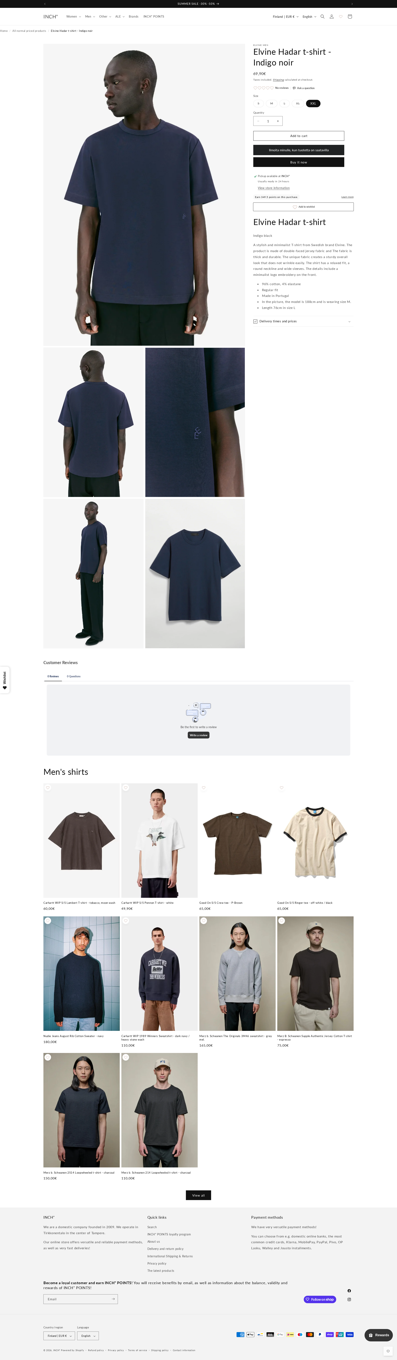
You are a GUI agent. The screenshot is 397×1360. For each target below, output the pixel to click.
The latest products (160, 1270)
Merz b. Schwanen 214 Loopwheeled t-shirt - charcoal (156, 1172)
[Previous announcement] (44, 4)
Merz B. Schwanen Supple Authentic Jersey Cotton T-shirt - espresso (314, 1037)
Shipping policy (160, 1350)
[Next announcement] (352, 4)
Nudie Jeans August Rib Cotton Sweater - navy (73, 1035)
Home (4, 30)
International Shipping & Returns (170, 1256)
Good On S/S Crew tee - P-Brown (221, 903)
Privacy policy (156, 1263)
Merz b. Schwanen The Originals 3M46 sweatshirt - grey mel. (235, 1037)
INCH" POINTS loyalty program (169, 1234)
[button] (73, 16)
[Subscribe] (113, 1299)
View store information (274, 188)
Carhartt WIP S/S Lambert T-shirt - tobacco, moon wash (79, 903)
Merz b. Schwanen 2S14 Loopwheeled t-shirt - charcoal (78, 1172)
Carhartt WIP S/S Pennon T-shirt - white (147, 903)
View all (198, 1195)
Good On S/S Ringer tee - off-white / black (304, 903)
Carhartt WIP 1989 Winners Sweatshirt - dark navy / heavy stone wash (155, 1037)
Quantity (258, 112)
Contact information (184, 1350)
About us (153, 1241)
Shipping (278, 79)
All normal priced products (29, 30)
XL (300, 104)
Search (152, 1227)
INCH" (56, 1350)
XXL (313, 103)
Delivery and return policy (165, 1248)
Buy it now (298, 162)
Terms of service (137, 1350)
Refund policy (96, 1350)
